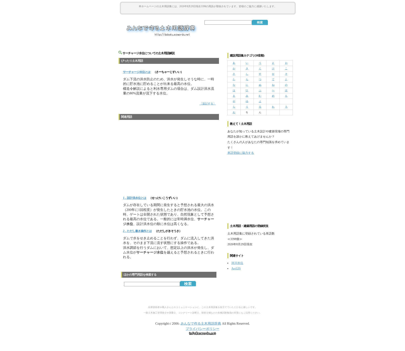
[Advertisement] (208, 10)
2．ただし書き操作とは (137, 231)
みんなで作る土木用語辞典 (201, 323)
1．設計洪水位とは (134, 198)
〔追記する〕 (208, 103)
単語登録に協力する (240, 152)
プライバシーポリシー (202, 329)
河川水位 (237, 263)
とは (136, 72)
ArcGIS (236, 268)
